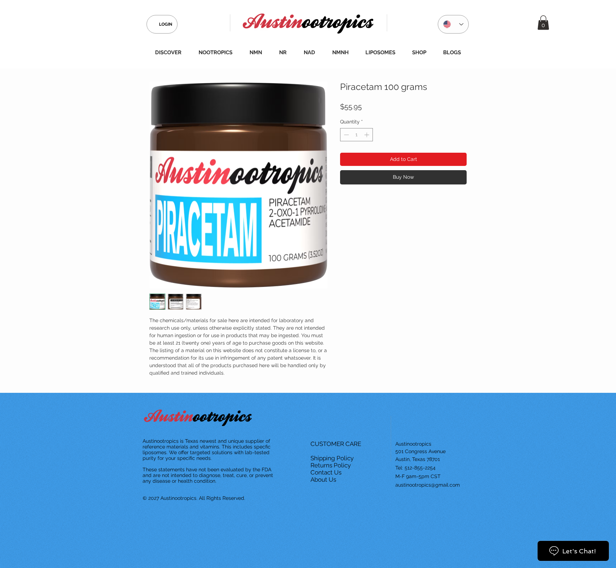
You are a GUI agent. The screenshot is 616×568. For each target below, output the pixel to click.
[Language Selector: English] (453, 24)
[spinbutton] (356, 134)
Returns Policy (331, 465)
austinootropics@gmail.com (427, 485)
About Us (324, 479)
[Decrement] (345, 134)
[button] (543, 22)
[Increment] (367, 134)
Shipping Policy (332, 458)
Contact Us (326, 472)
